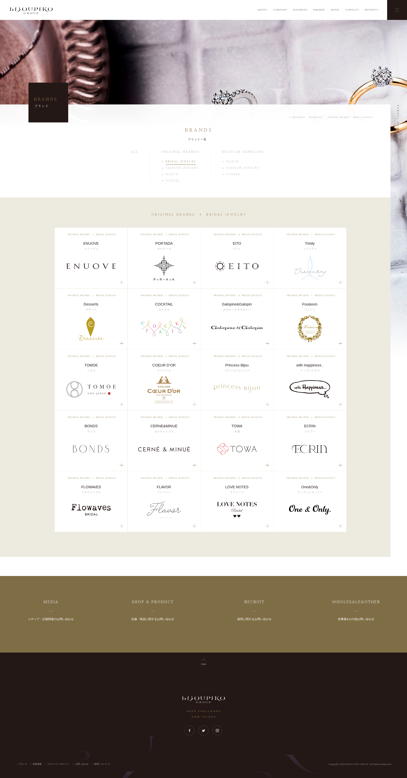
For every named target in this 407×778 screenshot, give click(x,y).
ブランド (22, 764)
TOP (203, 661)
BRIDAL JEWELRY (181, 161)
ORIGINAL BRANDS (180, 152)
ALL (135, 152)
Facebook (190, 731)
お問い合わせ (81, 764)
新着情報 (37, 764)
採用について (100, 764)
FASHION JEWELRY (182, 168)
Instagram (217, 731)
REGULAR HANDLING (243, 152)
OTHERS (173, 180)
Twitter (204, 731)
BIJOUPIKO (203, 699)
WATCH (172, 174)
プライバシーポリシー (58, 764)
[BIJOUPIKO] (31, 10)
